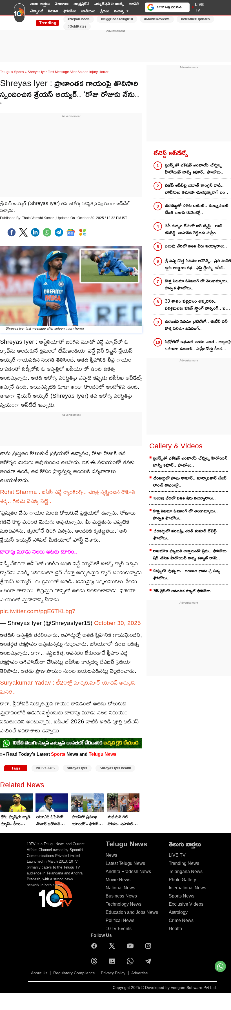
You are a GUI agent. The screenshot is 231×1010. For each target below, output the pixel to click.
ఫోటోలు (69, 10)
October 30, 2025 (117, 623)
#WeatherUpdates (195, 19)
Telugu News (102, 754)
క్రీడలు (104, 10)
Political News (120, 920)
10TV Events (119, 928)
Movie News (118, 879)
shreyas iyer (77, 768)
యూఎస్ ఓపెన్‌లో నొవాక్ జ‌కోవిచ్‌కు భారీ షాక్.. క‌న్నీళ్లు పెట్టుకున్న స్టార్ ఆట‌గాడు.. (50, 820)
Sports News (181, 896)
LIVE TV (199, 7)
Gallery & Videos (176, 446)
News (111, 855)
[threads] (95, 961)
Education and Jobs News (132, 912)
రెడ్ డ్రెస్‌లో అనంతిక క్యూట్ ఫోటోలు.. (183, 590)
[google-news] (70, 232)
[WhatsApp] (131, 961)
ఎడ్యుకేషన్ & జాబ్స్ (109, 3)
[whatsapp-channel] (71, 743)
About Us (39, 973)
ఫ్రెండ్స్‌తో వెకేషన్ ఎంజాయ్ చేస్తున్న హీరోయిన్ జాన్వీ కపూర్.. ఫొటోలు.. (190, 461)
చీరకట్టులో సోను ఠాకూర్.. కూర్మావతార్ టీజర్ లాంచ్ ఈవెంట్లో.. (189, 481)
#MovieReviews (157, 19)
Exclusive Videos (186, 904)
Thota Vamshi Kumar (38, 218)
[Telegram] (149, 961)
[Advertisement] (115, 46)
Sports (19, 72)
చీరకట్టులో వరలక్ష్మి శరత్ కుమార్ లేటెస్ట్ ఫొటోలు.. (185, 534)
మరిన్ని (119, 10)
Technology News (123, 904)
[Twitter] (23, 232)
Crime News (181, 920)
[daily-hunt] (82, 232)
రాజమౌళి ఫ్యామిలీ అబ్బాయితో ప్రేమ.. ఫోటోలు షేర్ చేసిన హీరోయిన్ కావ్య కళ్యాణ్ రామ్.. (189, 554)
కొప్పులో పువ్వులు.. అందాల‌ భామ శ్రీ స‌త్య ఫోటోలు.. (186, 574)
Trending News (184, 863)
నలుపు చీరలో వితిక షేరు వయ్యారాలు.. (185, 498)
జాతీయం (88, 10)
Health (175, 928)
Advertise (139, 973)
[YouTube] (131, 945)
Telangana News (186, 871)
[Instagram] (149, 945)
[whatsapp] (47, 232)
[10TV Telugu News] (19, 15)
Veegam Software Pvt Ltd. (194, 987)
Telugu (5, 72)
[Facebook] (11, 232)
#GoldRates (77, 26)
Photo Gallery (182, 879)
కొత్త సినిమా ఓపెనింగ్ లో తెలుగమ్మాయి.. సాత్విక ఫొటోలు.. (185, 514)
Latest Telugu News (125, 863)
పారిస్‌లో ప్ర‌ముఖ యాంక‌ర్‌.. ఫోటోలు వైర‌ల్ (87, 820)
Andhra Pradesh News (128, 871)
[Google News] (113, 961)
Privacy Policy (113, 973)
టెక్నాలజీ (36, 10)
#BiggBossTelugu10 (117, 19)
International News (187, 887)
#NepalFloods (79, 19)
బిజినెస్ (134, 3)
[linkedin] (35, 232)
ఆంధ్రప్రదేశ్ (81, 3)
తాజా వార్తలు (40, 3)
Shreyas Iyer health (115, 768)
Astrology (178, 912)
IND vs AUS (45, 768)
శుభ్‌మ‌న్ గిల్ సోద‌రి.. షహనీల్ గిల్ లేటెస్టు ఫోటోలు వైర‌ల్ (123, 820)
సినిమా (53, 10)
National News (120, 887)
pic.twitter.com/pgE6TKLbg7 (37, 611)
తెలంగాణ (61, 3)
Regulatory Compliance (74, 973)
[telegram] (59, 232)
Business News (121, 896)
